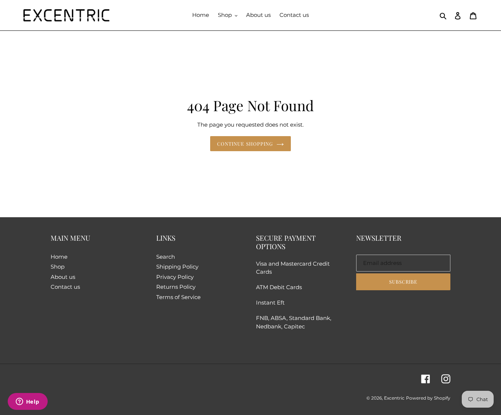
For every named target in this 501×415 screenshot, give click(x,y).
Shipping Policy (177, 266)
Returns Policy (175, 286)
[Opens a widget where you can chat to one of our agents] (27, 402)
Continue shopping (245, 144)
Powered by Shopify (428, 398)
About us (63, 276)
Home (59, 256)
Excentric (394, 398)
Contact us (65, 286)
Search (165, 256)
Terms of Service (178, 297)
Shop (58, 266)
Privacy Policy (175, 276)
